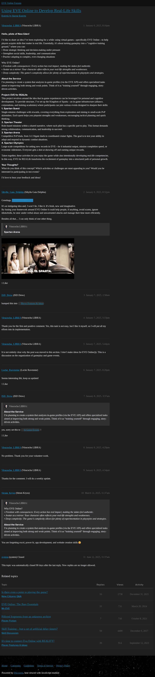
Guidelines (29, 665)
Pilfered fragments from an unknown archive (26, 616)
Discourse (18, 673)
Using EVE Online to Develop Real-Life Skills (41, 10)
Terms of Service (45, 665)
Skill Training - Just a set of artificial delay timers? (30, 628)
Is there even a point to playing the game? (25, 592)
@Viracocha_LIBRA (22, 200)
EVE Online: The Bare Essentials (20, 604)
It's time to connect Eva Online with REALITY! (28, 640)
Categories (16, 665)
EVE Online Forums (11, 3)
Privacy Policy (63, 665)
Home (5, 665)
